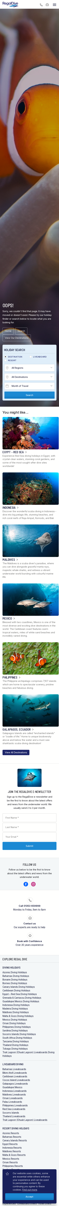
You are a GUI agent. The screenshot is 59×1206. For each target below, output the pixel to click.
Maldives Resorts (12, 1151)
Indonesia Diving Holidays (16, 1005)
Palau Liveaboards (12, 1101)
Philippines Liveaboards (15, 1105)
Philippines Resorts (13, 1166)
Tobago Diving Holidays (15, 1048)
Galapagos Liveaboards (15, 1083)
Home (8, 331)
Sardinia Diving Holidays (15, 1030)
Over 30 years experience (29, 943)
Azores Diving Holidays (15, 972)
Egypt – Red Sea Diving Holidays (20, 994)
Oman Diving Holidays (14, 1023)
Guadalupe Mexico (12, 1087)
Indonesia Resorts (12, 1147)
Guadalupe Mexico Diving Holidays (21, 1001)
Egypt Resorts (10, 1144)
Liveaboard (40, 357)
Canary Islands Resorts (15, 1140)
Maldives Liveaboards (14, 1094)
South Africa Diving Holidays (17, 1037)
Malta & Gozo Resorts (14, 1154)
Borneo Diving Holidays (15, 983)
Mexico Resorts (11, 1158)
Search (21, 331)
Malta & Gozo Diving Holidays (18, 1016)
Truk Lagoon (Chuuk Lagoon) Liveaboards (25, 1119)
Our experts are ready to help (29, 925)
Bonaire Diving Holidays (15, 979)
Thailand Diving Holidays (15, 1045)
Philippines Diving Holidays (17, 1026)
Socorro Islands (11, 1112)
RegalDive (11, 4)
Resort (12, 360)
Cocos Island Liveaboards (16, 1080)
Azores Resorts (11, 1133)
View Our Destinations (16, 338)
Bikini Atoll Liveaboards (15, 1072)
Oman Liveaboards (13, 1098)
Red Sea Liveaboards (14, 1109)
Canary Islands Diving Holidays (19, 986)
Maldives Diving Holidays (16, 1012)
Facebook (25, 884)
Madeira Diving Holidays (15, 1008)
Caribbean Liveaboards (15, 1076)
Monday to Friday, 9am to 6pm (29, 908)
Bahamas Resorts (12, 1136)
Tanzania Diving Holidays (16, 1041)
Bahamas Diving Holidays (16, 976)
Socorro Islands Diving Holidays (19, 1034)
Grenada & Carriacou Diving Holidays (22, 997)
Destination (15, 357)
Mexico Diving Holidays (15, 1019)
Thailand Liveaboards (14, 1116)
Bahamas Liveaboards (14, 1069)
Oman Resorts (10, 1162)
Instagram (33, 884)
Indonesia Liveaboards (15, 1090)
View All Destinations (16, 752)
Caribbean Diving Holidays (16, 990)
